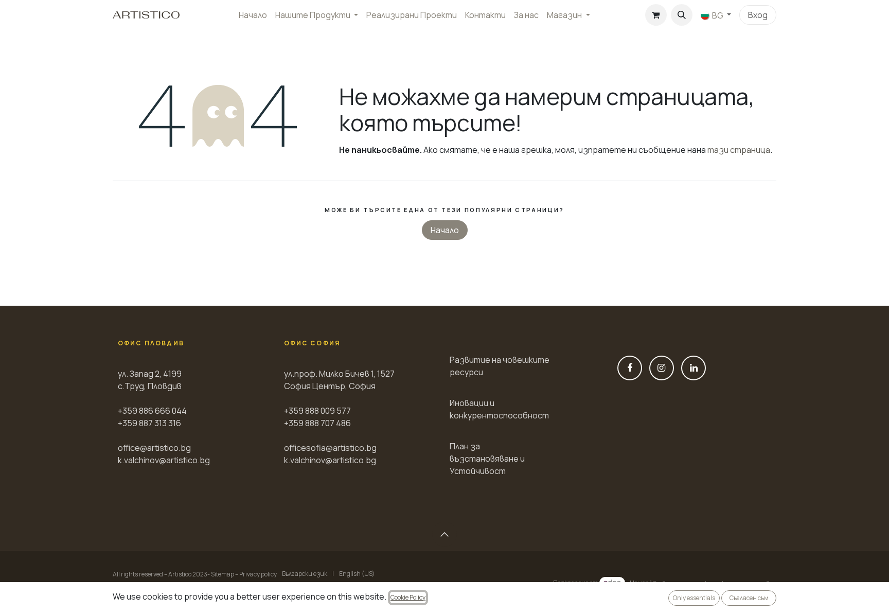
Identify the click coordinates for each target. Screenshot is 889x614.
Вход (758, 15)
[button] (681, 15)
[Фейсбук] (629, 368)
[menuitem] (253, 15)
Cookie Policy (407, 597)
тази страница (738, 149)
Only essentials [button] (694, 597)
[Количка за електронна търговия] (656, 15)
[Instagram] (661, 368)
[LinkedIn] (693, 368)
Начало (445, 230)
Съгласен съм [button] (749, 597)
